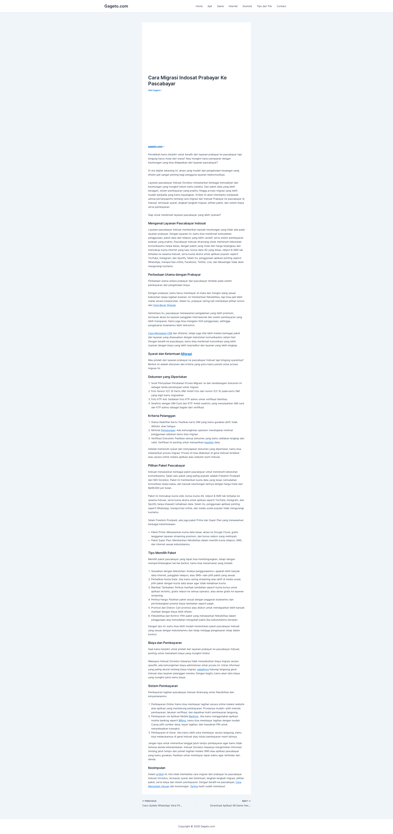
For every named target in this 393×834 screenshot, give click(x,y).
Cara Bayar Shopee (164, 305)
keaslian (209, 442)
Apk (210, 6)
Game (220, 6)
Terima (194, 786)
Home (199, 6)
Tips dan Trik (264, 6)
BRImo (182, 720)
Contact (281, 6)
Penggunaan (168, 430)
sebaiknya (203, 669)
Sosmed (247, 6)
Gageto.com (116, 6)
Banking (193, 716)
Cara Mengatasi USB (160, 333)
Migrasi (186, 354)
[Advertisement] (174, 49)
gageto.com (155, 146)
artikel (160, 774)
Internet (233, 6)
